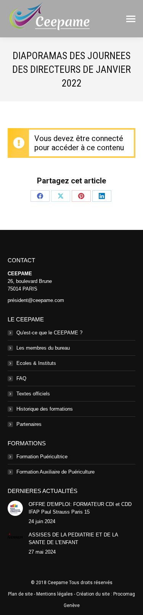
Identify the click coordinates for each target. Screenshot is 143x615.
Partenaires (29, 424)
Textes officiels (33, 394)
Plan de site (20, 594)
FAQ (21, 378)
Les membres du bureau (43, 348)
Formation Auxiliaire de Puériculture (55, 472)
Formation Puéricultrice (41, 456)
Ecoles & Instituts (36, 363)
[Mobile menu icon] (130, 19)
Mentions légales (54, 594)
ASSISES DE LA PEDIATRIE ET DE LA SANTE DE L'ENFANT (73, 538)
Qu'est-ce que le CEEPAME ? (49, 333)
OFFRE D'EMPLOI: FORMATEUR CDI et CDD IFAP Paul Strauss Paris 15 (80, 508)
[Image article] (15, 508)
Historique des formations (44, 409)
